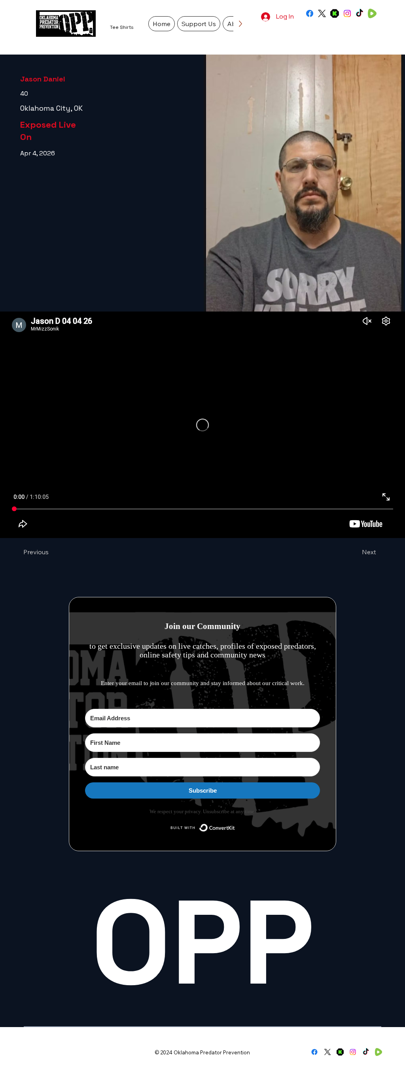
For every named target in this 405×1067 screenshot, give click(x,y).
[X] (322, 13)
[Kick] (334, 13)
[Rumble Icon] (372, 13)
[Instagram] (347, 13)
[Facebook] (309, 13)
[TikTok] (359, 13)
